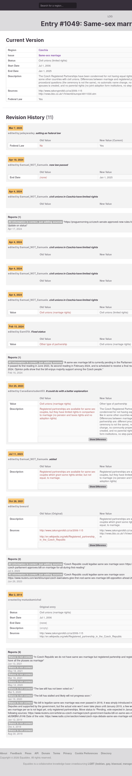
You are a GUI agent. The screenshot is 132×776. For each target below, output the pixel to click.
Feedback (16, 753)
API (36, 753)
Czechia (43, 50)
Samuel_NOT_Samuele (34, 164)
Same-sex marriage (50, 55)
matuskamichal (31, 599)
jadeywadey (27, 133)
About (3, 753)
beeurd (24, 506)
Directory (106, 753)
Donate (46, 753)
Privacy (67, 753)
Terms (56, 753)
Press (28, 753)
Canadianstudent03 (32, 391)
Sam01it (25, 331)
